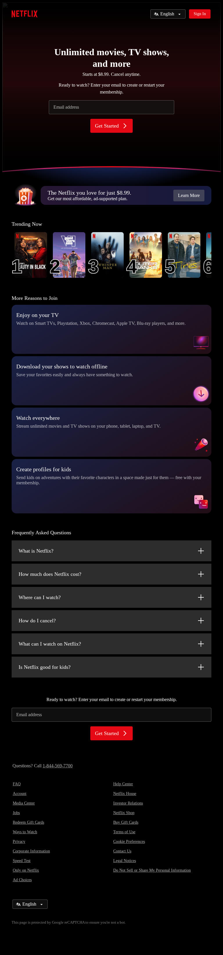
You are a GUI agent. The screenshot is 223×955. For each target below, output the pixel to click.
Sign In (200, 14)
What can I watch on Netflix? (50, 644)
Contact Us (122, 851)
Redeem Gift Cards (28, 822)
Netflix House (124, 793)
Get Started (107, 126)
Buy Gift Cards (125, 822)
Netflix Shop (123, 813)
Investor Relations (128, 803)
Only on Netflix (26, 870)
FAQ (17, 784)
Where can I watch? (40, 597)
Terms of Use (124, 832)
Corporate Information (31, 851)
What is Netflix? (36, 551)
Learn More (189, 195)
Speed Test (21, 861)
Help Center (123, 784)
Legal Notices (124, 861)
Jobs (16, 813)
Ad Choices (22, 880)
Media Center (24, 803)
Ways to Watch (25, 832)
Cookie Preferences (129, 841)
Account (19, 793)
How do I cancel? (37, 620)
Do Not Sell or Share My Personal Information (152, 870)
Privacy (19, 841)
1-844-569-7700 (58, 765)
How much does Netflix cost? (50, 574)
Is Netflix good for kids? (45, 667)
